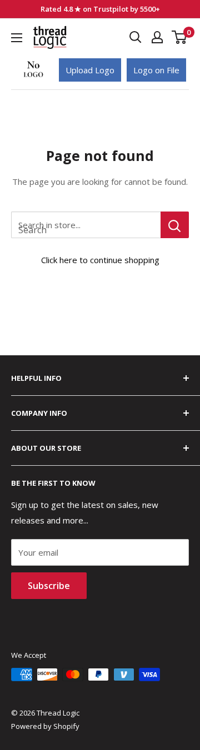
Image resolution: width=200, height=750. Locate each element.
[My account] (157, 37)
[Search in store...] (175, 225)
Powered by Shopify (45, 726)
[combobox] (86, 225)
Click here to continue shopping (100, 259)
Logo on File (156, 69)
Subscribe (49, 586)
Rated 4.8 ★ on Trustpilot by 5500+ (100, 9)
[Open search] (135, 37)
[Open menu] (16, 37)
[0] (180, 37)
